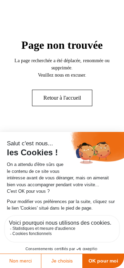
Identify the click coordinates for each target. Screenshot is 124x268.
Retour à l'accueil (62, 98)
